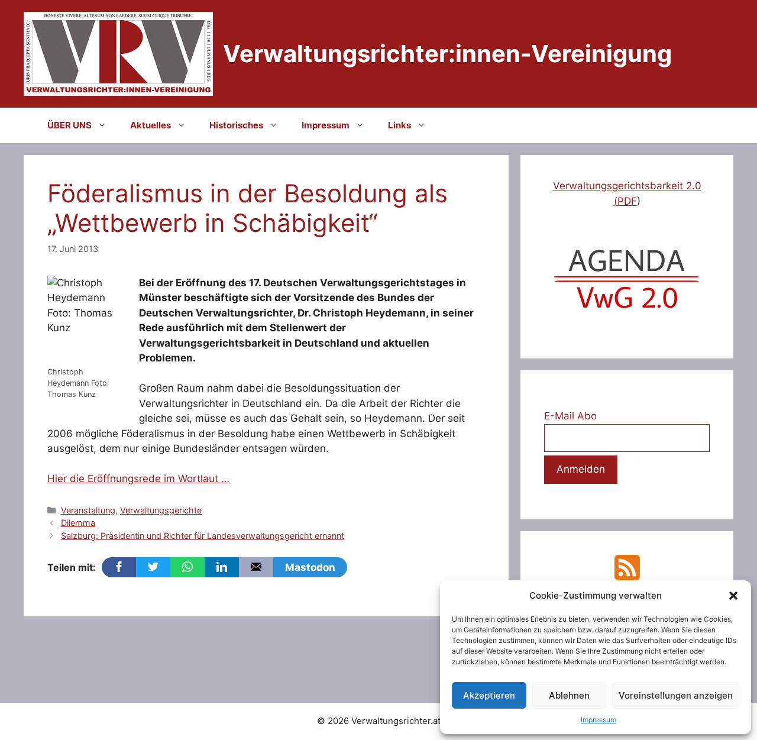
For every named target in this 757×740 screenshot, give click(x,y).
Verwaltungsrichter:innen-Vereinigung (447, 53)
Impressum (598, 719)
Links (399, 125)
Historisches (236, 125)
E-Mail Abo (570, 416)
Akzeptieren (489, 695)
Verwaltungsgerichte (161, 510)
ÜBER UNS (69, 125)
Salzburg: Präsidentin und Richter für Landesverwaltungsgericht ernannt (202, 536)
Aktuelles (150, 125)
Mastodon (310, 567)
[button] (733, 596)
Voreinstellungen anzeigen (676, 695)
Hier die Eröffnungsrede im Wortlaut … (138, 478)
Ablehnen (569, 695)
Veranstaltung (88, 510)
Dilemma (78, 523)
